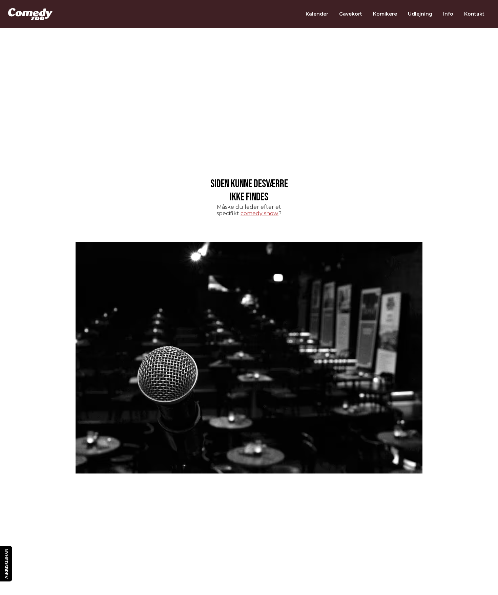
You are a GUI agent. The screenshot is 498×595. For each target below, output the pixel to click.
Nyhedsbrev (6, 564)
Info (448, 14)
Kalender (317, 14)
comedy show (259, 213)
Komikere (385, 14)
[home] (30, 14)
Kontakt (474, 14)
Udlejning (420, 14)
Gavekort (350, 14)
